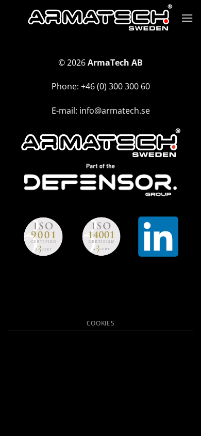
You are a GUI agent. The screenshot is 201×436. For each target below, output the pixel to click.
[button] (187, 17)
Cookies (100, 323)
